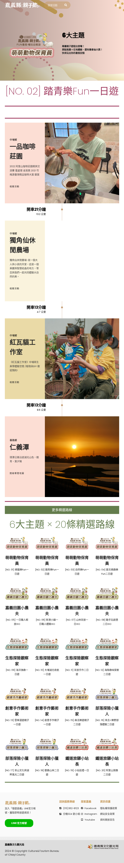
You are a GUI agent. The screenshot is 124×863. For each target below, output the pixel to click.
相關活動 (14, 186)
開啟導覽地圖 (17, 473)
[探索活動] (65, 5)
